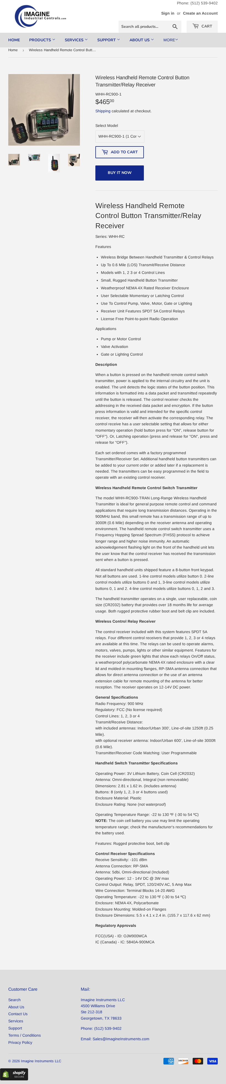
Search (14, 1000)
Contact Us (18, 1014)
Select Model (106, 125)
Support (107, 40)
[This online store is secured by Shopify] (14, 1079)
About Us (140, 40)
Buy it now (120, 172)
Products (40, 40)
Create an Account (200, 13)
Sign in (167, 13)
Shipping (103, 111)
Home (14, 40)
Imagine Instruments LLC (41, 1061)
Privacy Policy (20, 1042)
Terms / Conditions (24, 1035)
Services (75, 40)
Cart (206, 26)
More (169, 40)
